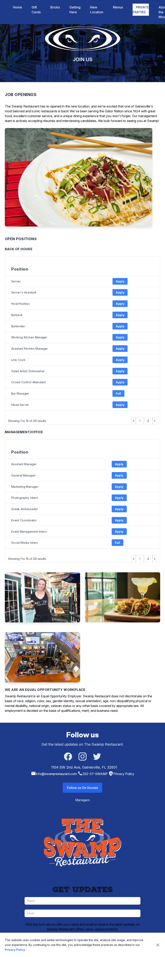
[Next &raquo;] (155, 421)
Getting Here (74, 9)
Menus (118, 7)
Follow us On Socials (82, 788)
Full (118, 393)
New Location (96, 9)
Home (17, 7)
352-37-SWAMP (93, 774)
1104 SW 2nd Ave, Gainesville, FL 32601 (84, 767)
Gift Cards (36, 9)
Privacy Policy (121, 774)
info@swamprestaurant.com (54, 774)
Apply (120, 281)
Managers (82, 800)
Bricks (55, 7)
